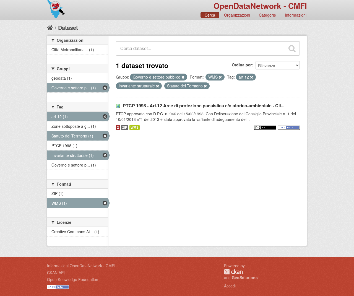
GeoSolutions (245, 277)
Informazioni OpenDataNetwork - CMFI (81, 265)
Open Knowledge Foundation (72, 279)
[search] (292, 48)
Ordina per (242, 64)
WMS (135, 127)
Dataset (68, 28)
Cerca (210, 15)
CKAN (233, 272)
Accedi (230, 286)
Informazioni (295, 15)
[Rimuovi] (182, 77)
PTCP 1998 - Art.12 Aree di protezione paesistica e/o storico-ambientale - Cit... (203, 105)
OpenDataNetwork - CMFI (260, 5)
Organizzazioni (237, 15)
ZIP (124, 127)
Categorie (267, 15)
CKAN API (56, 272)
